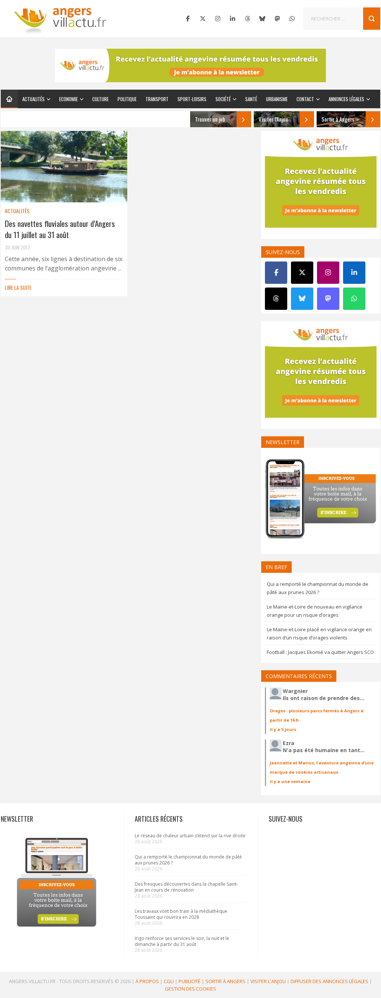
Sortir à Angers (225, 981)
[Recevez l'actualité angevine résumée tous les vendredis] (190, 65)
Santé (251, 99)
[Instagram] (217, 18)
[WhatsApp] (292, 18)
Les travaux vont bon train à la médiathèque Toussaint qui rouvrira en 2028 (181, 914)
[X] (202, 18)
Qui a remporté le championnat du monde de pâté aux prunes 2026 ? (188, 860)
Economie (68, 99)
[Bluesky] (262, 18)
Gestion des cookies (190, 988)
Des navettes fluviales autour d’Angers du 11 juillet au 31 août (60, 229)
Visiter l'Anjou (268, 981)
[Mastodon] (277, 18)
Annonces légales (346, 99)
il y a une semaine (290, 781)
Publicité (190, 981)
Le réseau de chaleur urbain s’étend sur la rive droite (190, 835)
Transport (157, 99)
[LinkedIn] (232, 18)
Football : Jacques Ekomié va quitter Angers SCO (320, 652)
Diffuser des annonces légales (329, 981)
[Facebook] (188, 18)
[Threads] (247, 18)
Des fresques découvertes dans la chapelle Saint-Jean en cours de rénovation (186, 887)
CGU (169, 981)
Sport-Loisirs (191, 99)
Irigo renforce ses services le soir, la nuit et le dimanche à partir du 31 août (182, 941)
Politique (127, 99)
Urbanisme (277, 99)
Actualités (33, 99)
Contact (305, 99)
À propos (147, 981)
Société (223, 99)
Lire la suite (18, 287)
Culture (100, 99)
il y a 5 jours (283, 729)
